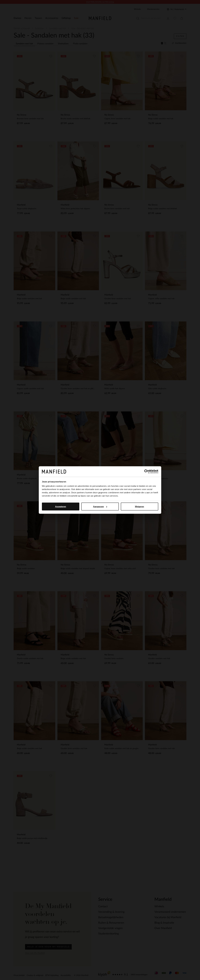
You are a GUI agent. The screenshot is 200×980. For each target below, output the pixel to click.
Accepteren (60, 506)
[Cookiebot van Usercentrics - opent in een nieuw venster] (146, 471)
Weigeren (139, 506)
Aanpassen (98, 506)
